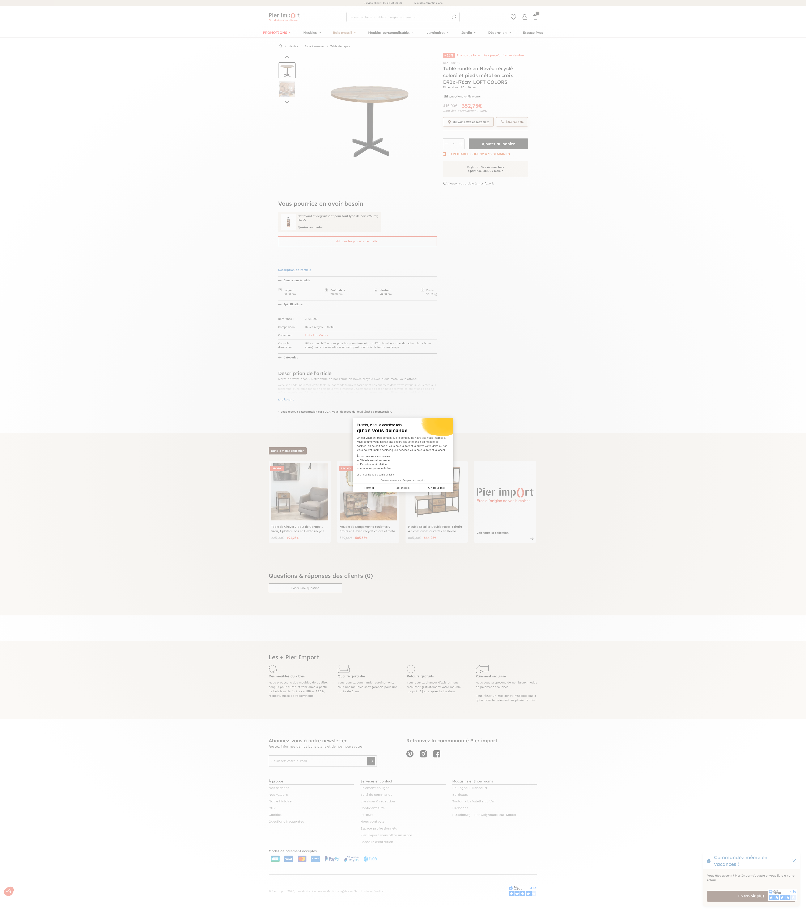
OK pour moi (436, 487)
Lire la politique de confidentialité (376, 474)
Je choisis (403, 487)
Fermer (369, 487)
